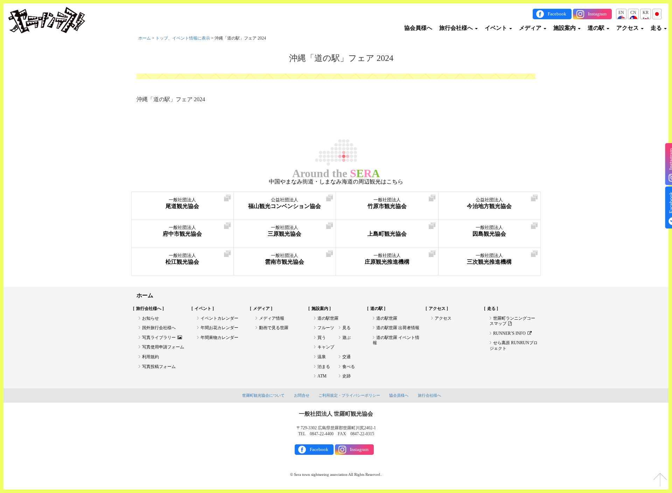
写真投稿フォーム (159, 366)
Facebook (557, 13)
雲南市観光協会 (284, 259)
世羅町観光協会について (263, 395)
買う (321, 337)
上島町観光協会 (387, 234)
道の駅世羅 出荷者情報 (397, 327)
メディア (531, 28)
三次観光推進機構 (489, 259)
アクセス (628, 28)
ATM (322, 376)
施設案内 (565, 28)
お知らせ (150, 318)
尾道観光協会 (182, 203)
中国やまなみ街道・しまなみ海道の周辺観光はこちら (336, 182)
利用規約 (150, 356)
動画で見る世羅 (273, 327)
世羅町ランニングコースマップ (512, 321)
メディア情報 (271, 318)
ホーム (144, 38)
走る (657, 28)
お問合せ (301, 395)
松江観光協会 (182, 259)
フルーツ (325, 327)
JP (657, 12)
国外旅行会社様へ (159, 327)
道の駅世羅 (327, 318)
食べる (348, 366)
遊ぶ (346, 337)
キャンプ (325, 347)
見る (346, 327)
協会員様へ (418, 28)
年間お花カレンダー (219, 327)
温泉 (321, 356)
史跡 (346, 376)
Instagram (597, 13)
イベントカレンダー (219, 318)
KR (646, 12)
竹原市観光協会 (387, 203)
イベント (497, 28)
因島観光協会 (489, 231)
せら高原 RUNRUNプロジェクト (514, 345)
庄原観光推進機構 (387, 259)
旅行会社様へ (456, 28)
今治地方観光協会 (489, 203)
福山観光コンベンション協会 (284, 203)
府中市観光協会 (182, 231)
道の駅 (597, 28)
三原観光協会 (284, 231)
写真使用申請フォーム (163, 347)
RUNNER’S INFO (509, 333)
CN (633, 12)
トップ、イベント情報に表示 (182, 38)
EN (621, 12)
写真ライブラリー (159, 337)
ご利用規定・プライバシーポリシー (349, 395)
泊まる (323, 366)
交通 (346, 356)
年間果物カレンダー (219, 337)
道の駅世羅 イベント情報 (396, 340)
